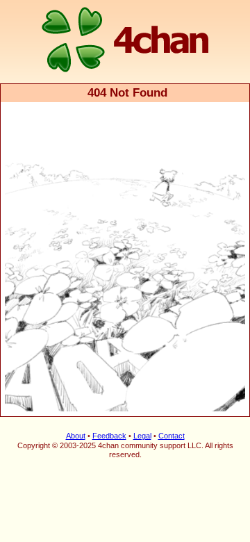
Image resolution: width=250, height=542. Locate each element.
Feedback (109, 436)
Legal (142, 436)
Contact (171, 436)
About (75, 436)
